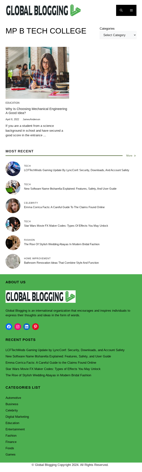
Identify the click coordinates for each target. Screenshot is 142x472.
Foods (10, 448)
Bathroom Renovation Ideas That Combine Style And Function (61, 262)
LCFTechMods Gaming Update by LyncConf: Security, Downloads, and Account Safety (76, 170)
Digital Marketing (17, 416)
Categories (107, 28)
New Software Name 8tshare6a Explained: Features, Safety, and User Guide (70, 188)
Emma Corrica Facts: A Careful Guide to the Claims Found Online (64, 207)
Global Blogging (16, 310)
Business (12, 404)
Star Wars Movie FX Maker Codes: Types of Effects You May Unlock (66, 225)
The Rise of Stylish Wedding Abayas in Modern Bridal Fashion (61, 244)
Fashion (11, 435)
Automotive (13, 398)
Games (11, 454)
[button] (121, 10)
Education (12, 102)
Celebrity (12, 410)
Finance (11, 442)
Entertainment (15, 429)
